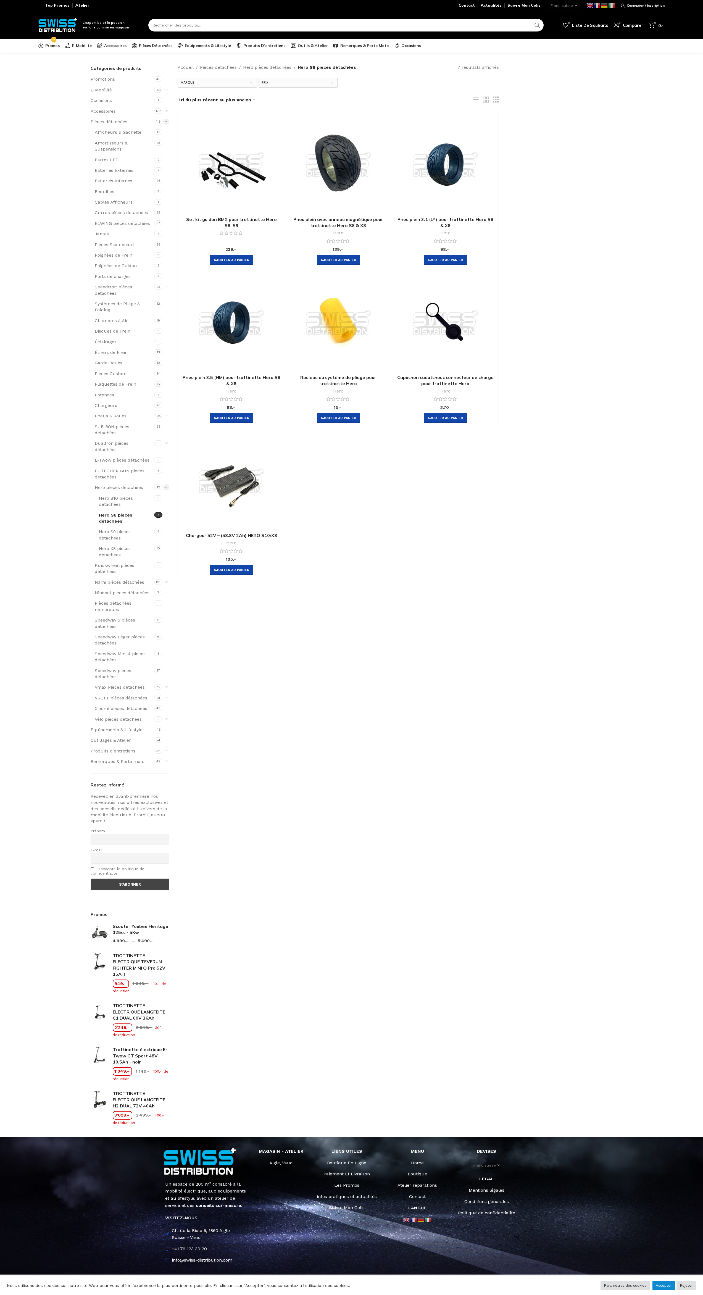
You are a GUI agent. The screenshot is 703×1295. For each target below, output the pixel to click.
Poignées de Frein (113, 255)
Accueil (186, 67)
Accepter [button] (664, 1285)
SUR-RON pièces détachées (112, 429)
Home (417, 1162)
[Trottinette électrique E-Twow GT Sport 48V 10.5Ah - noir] (100, 1064)
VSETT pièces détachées (121, 698)
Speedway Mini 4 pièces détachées (120, 656)
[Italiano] (611, 5)
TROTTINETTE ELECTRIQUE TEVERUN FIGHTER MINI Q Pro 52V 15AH (139, 965)
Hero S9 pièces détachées (115, 534)
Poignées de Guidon (116, 265)
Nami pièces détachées (119, 582)
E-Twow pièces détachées (122, 460)
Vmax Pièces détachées (120, 687)
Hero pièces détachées (119, 487)
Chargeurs (106, 405)
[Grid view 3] (496, 100)
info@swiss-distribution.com (202, 1260)
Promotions (103, 79)
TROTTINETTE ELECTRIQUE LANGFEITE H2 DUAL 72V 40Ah (139, 1100)
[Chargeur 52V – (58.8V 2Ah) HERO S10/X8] (231, 480)
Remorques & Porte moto (117, 761)
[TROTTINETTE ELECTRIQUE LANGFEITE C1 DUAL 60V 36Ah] (100, 1020)
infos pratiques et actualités (347, 1196)
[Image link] (200, 1161)
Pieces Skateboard (114, 244)
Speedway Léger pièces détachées (120, 640)
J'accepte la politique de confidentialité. (117, 871)
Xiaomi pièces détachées (121, 708)
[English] (590, 5)
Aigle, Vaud (281, 1162)
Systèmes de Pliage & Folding (117, 306)
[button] (231, 260)
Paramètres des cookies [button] (625, 1285)
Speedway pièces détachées (113, 673)
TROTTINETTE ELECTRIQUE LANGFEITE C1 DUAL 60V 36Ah (139, 1012)
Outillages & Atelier (111, 740)
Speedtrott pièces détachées (113, 290)
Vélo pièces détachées (118, 719)
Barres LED (107, 159)
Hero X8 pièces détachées (115, 551)
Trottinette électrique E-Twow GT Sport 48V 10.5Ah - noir (140, 1056)
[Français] (597, 5)
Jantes (102, 233)
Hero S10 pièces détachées (116, 501)
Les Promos (346, 1185)
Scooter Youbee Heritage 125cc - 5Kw (140, 929)
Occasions (101, 100)
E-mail (96, 850)
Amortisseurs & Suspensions (111, 146)
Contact (417, 1196)
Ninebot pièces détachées (122, 592)
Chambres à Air (111, 320)
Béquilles (104, 191)
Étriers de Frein (111, 352)
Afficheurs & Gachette (118, 132)
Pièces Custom (111, 373)
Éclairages (106, 341)
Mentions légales (486, 1190)
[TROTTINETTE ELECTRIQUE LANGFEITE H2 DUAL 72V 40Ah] (100, 1108)
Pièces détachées (109, 121)
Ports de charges (113, 276)
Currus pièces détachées (121, 212)
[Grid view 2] (486, 100)
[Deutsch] (604, 5)
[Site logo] (57, 24)
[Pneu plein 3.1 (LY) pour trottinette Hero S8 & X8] (445, 164)
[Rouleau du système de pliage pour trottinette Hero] (338, 322)
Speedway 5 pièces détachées (115, 623)
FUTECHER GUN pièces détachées (119, 474)
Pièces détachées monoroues (113, 606)
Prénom (98, 831)
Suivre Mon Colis (347, 1207)
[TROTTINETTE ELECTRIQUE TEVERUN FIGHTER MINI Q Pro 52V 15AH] (100, 973)
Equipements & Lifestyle (117, 729)
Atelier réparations (417, 1185)
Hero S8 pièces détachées (115, 518)
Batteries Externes (114, 170)
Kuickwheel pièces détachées (114, 568)
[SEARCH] (537, 25)
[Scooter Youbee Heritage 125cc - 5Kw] (100, 933)
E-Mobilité (101, 90)
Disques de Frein (112, 331)
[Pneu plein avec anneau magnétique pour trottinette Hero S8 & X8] (338, 164)
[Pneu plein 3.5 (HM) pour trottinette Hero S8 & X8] (231, 322)
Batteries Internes (113, 180)
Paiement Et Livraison (346, 1173)
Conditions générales (486, 1201)
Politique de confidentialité (486, 1212)
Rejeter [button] (686, 1285)
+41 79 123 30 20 (189, 1248)
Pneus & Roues (111, 415)
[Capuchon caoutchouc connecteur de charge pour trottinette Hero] (445, 322)
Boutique (417, 1173)
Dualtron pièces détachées (111, 446)
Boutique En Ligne (346, 1162)
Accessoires (103, 111)
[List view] (476, 100)
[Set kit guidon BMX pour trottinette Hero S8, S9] (231, 164)
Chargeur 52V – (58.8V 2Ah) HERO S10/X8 (231, 535)
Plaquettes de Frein (115, 384)
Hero (338, 232)
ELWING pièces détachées (122, 223)
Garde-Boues (108, 362)
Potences (104, 395)
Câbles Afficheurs (114, 202)
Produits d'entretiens (113, 751)
